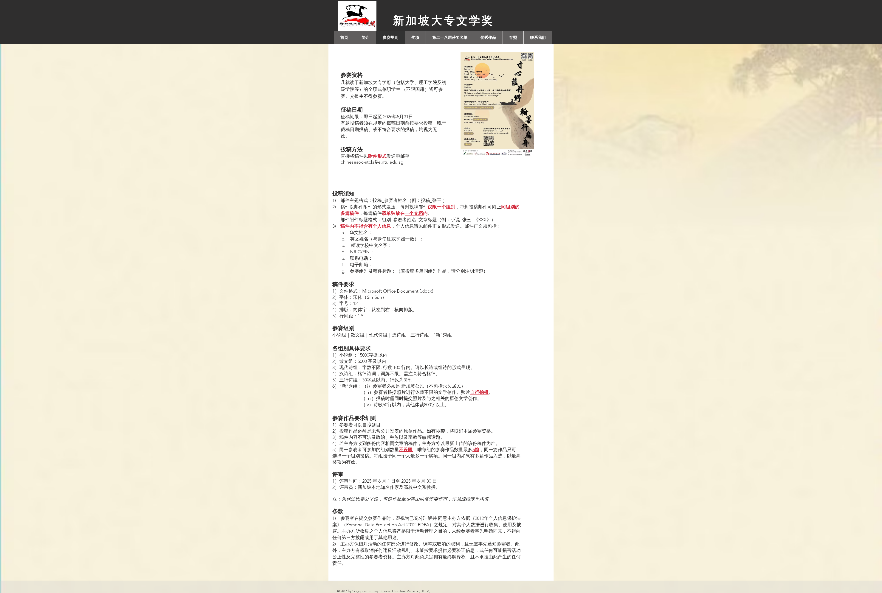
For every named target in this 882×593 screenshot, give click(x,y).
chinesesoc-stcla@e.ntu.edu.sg (372, 162)
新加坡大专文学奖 (444, 20)
